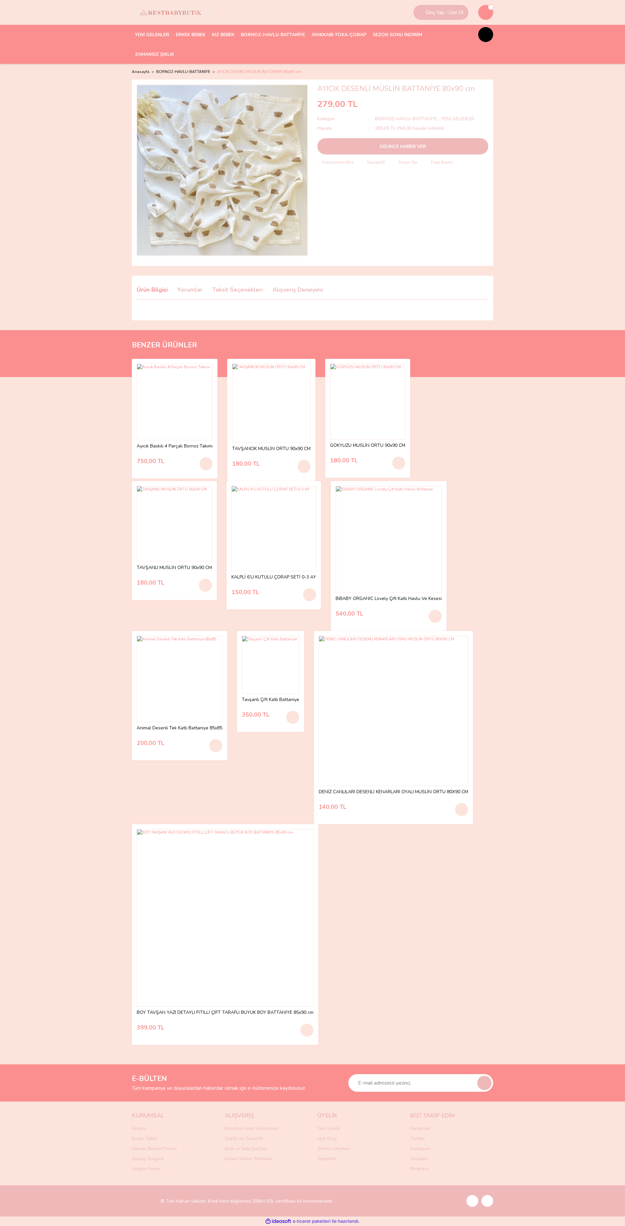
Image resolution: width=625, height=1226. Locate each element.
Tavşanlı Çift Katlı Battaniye (270, 700)
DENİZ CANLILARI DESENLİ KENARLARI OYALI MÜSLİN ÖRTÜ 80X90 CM (393, 792)
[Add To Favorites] (335, 162)
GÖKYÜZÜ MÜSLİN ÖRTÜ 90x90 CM (367, 445)
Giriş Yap (434, 12)
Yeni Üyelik (328, 1128)
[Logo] (173, 12)
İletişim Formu (146, 1169)
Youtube (418, 1159)
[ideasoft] (278, 1221)
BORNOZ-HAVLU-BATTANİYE (407, 119)
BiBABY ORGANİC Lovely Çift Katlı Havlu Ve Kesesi (389, 599)
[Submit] (484, 1083)
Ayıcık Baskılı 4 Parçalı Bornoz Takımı (175, 446)
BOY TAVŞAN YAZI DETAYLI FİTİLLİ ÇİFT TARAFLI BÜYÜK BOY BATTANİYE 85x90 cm (225, 1012)
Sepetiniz (326, 1159)
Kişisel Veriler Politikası (248, 1159)
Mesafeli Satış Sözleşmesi (251, 1128)
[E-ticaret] (312, 1221)
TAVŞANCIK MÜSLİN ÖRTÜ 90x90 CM (271, 449)
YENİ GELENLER (457, 119)
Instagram (420, 1149)
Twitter (417, 1138)
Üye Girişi (327, 1138)
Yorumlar (189, 290)
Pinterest (419, 1169)
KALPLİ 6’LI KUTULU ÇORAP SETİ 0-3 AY (273, 577)
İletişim (139, 1128)
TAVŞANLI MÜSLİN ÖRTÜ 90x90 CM (174, 568)
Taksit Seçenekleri (237, 290)
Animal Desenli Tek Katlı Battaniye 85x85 (179, 728)
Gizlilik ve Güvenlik (244, 1138)
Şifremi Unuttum (334, 1149)
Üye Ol (456, 12)
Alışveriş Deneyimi (297, 290)
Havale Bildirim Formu (154, 1149)
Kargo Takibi (144, 1138)
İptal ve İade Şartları (246, 1149)
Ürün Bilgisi (152, 290)
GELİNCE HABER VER (403, 146)
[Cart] (485, 12)
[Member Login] (420, 12)
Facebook (420, 1128)
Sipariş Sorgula (147, 1159)
